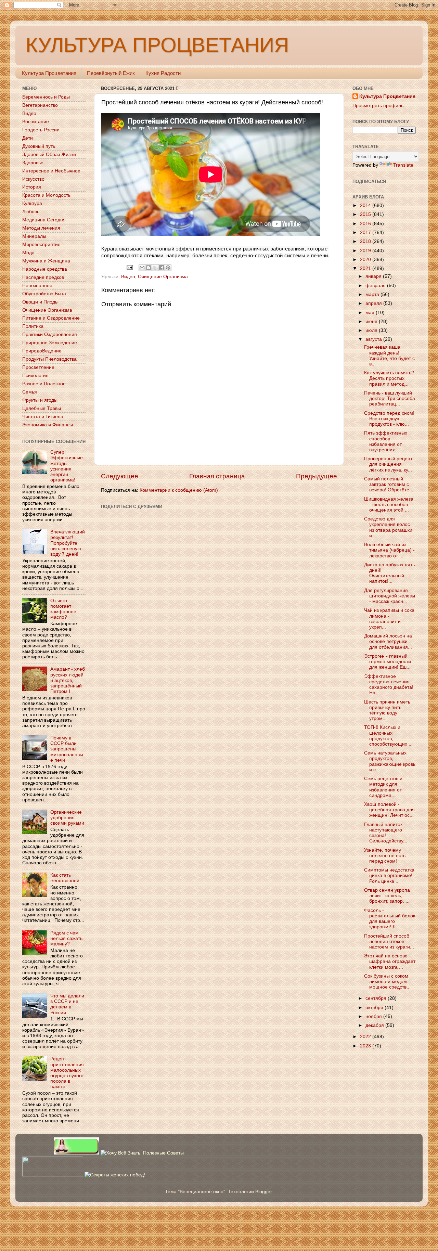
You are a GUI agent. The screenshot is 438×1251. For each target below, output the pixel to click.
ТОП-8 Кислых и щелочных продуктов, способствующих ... (388, 736)
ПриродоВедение (42, 350)
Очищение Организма (163, 276)
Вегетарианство (40, 105)
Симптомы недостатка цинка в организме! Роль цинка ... (389, 875)
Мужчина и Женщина (46, 260)
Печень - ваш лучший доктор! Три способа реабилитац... (389, 398)
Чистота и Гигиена (42, 416)
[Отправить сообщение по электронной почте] (129, 267)
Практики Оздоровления (49, 334)
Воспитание (35, 121)
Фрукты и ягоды (39, 400)
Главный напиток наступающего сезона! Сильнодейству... (385, 833)
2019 (366, 250)
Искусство (33, 179)
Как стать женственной (64, 878)
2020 (366, 259)
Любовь (30, 211)
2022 (366, 1036)
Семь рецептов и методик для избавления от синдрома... (383, 787)
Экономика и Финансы (47, 424)
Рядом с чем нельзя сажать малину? (66, 938)
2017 (366, 232)
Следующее (119, 476)
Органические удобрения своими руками (67, 818)
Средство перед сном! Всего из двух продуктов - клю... (389, 419)
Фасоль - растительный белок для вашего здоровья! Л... (389, 919)
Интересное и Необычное (51, 170)
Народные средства (44, 269)
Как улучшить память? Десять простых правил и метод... (389, 378)
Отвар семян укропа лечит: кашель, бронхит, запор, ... (387, 896)
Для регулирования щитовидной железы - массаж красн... (389, 596)
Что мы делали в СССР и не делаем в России (67, 1004)
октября (375, 1007)
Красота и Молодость (46, 195)
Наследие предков (43, 277)
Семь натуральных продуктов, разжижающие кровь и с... (389, 761)
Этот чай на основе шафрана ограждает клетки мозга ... (389, 961)
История (31, 187)
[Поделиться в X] (155, 267)
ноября (374, 1016)
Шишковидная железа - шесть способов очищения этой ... (388, 504)
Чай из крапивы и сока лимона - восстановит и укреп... (389, 619)
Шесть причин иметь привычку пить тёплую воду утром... (387, 710)
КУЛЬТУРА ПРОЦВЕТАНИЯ (157, 45)
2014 (366, 205)
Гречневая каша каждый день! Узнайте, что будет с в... (389, 355)
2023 (366, 1045)
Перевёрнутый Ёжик (111, 73)
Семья (29, 392)
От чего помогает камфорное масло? (63, 609)
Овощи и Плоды (40, 302)
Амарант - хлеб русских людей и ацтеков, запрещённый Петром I (67, 680)
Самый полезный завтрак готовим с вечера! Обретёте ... (389, 484)
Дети (27, 138)
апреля (374, 303)
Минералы (34, 236)
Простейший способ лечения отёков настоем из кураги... (389, 941)
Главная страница (217, 476)
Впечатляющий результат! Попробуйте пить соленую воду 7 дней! (67, 543)
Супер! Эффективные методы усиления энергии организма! (66, 466)
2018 (366, 241)
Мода (28, 252)
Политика (32, 326)
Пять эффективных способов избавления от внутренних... (385, 441)
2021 (366, 268)
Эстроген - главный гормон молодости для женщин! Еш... (387, 662)
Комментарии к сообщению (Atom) (179, 490)
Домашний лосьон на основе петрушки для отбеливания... (388, 641)
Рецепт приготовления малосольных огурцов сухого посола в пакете (67, 1072)
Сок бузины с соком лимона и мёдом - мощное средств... (387, 981)
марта (373, 294)
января (374, 276)
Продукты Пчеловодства (49, 359)
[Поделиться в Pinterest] (168, 267)
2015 (366, 214)
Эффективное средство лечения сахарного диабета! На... (388, 685)
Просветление (38, 367)
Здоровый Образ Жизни (49, 154)
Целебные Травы (41, 408)
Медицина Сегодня (44, 219)
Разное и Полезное (44, 383)
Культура (32, 203)
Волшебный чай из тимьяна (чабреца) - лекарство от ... (389, 550)
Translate (403, 165)
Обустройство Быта (44, 293)
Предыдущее (316, 476)
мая (370, 312)
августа (374, 339)
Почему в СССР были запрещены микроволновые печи (66, 749)
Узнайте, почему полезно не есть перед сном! (384, 856)
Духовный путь (38, 146)
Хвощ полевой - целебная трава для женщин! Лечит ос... (389, 810)
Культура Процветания (49, 73)
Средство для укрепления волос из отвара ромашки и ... (388, 527)
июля (372, 330)
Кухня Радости (163, 73)
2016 (366, 223)
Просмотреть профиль (377, 105)
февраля (376, 285)
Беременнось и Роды (46, 97)
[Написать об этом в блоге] (148, 267)
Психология (35, 375)
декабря (375, 1025)
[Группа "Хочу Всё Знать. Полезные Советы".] (142, 1153)
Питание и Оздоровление (51, 318)
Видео (128, 276)
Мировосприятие (41, 244)
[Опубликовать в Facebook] (161, 267)
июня (372, 321)
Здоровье (32, 162)
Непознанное (37, 285)
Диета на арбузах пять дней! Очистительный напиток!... (389, 573)
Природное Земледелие (49, 342)
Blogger (263, 1191)
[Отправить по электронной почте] (142, 267)
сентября (376, 998)
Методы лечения (41, 228)
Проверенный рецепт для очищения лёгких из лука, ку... (388, 464)
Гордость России (41, 129)
